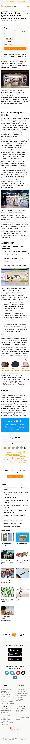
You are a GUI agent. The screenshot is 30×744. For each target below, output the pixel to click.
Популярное (24, 460)
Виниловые (23, 456)
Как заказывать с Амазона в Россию (22, 544)
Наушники (11, 454)
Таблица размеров (6, 710)
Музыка (7, 461)
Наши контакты (20, 708)
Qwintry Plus (4, 708)
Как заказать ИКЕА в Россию (12, 526)
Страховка (19, 697)
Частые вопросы (20, 689)
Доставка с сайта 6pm (21, 598)
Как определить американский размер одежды (6, 580)
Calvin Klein (22, 452)
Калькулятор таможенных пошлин (7, 722)
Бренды (22, 11)
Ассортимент (10, 34)
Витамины (9, 452)
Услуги (3, 687)
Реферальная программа (19, 711)
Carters (19, 462)
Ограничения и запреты (20, 700)
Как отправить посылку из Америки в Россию (7, 618)
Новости (18, 687)
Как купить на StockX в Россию (13, 523)
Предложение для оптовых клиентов (21, 714)
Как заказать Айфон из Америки (7, 544)
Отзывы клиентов (6, 689)
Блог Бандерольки (13, 11)
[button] (28, 6)
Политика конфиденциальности (7, 700)
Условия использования (5, 691)
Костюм (17, 461)
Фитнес (7, 459)
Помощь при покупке (22, 695)
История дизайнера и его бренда (16, 31)
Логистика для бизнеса (22, 717)
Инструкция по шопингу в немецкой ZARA (7, 562)
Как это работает (21, 691)
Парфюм (12, 461)
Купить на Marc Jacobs (5, 369)
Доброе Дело (19, 719)
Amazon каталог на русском (22, 580)
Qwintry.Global (5, 724)
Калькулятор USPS (6, 715)
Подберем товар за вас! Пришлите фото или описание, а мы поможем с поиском (14, 2)
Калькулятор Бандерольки (4, 713)
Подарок (24, 462)
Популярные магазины (22, 693)
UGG (10, 458)
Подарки (18, 458)
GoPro (6, 458)
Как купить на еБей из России (22, 561)
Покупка (8, 41)
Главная (3, 11)
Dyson (22, 454)
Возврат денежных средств (6, 697)
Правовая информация (7, 703)
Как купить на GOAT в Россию (12, 520)
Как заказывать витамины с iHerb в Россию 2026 (7, 599)
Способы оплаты (5, 694)
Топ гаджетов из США (10, 497)
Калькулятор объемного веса (5, 718)
